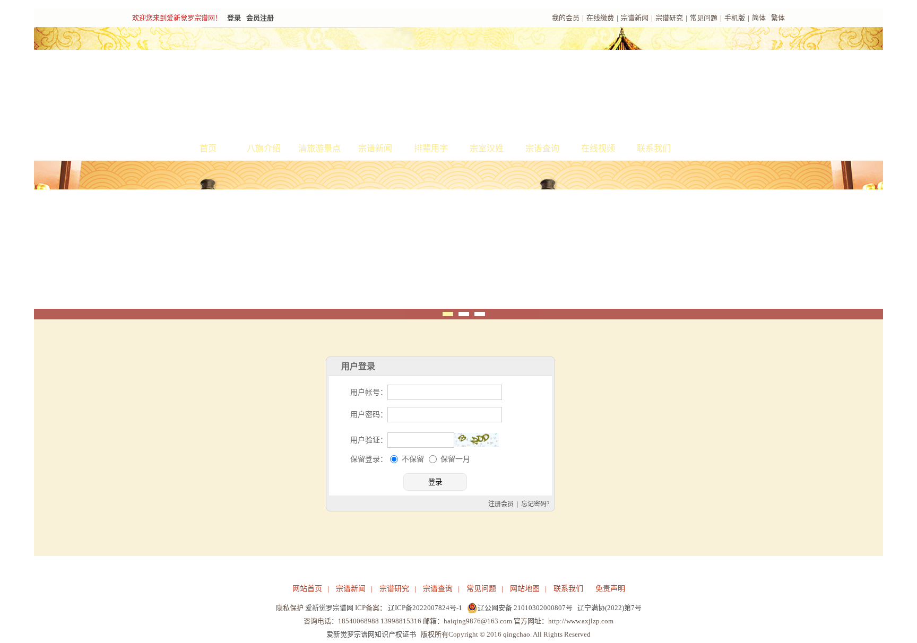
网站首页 (307, 589)
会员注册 (260, 18)
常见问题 (703, 18)
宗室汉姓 (487, 148)
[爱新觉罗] (326, 83)
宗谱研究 (669, 18)
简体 (759, 18)
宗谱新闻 (634, 18)
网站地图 (525, 589)
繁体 (778, 18)
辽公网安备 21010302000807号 (525, 608)
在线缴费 (600, 18)
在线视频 (598, 148)
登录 (234, 18)
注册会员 (501, 504)
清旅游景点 (319, 148)
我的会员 (565, 18)
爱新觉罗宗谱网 (329, 608)
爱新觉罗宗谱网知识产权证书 (371, 634)
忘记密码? (535, 504)
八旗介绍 (264, 148)
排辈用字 (431, 148)
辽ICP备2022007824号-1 (425, 608)
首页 (208, 148)
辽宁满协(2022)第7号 (609, 608)
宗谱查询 (542, 148)
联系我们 (654, 148)
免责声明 (610, 589)
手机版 (734, 18)
